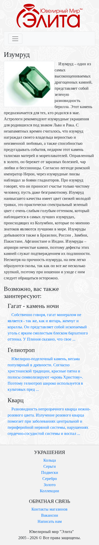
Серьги (49, 466)
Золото (50, 485)
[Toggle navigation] (15, 39)
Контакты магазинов (49, 509)
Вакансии (49, 515)
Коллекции (49, 491)
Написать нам (50, 521)
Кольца (49, 460)
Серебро (49, 478)
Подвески (49, 472)
